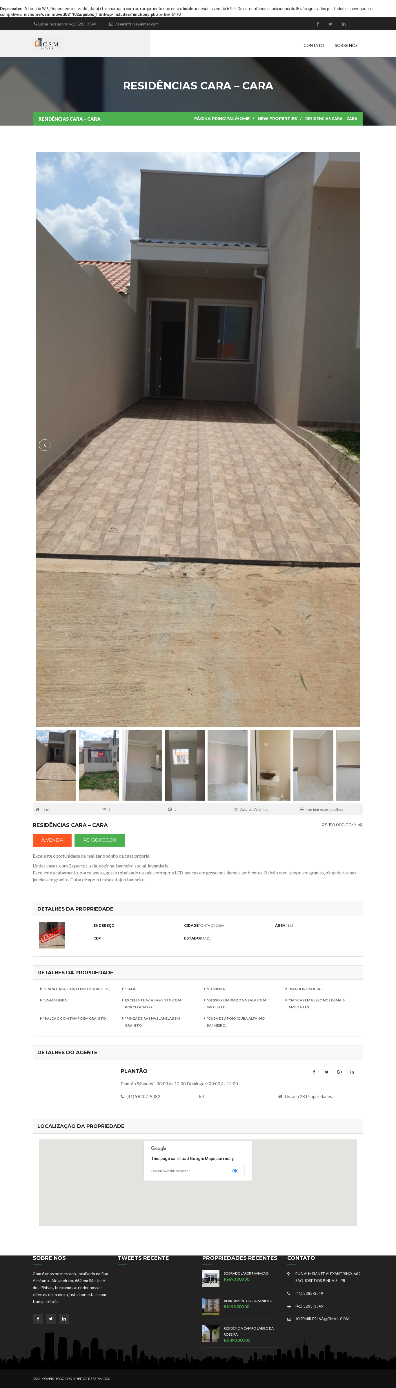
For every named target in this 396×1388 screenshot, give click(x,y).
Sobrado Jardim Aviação (246, 1273)
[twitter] (330, 23)
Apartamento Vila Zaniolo (248, 1301)
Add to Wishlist (253, 809)
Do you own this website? (170, 1171)
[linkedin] (343, 23)
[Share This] (360, 824)
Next (44, 445)
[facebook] (317, 23)
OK (235, 1171)
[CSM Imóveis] (47, 43)
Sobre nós (346, 45)
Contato (314, 45)
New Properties (277, 118)
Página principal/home (222, 118)
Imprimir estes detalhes (324, 809)
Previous (351, 445)
